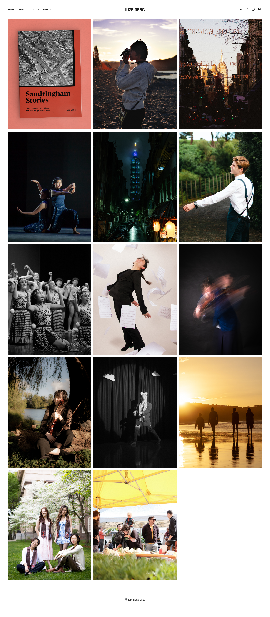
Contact (34, 9)
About (22, 9)
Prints (47, 9)
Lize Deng (135, 9)
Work (11, 9)
